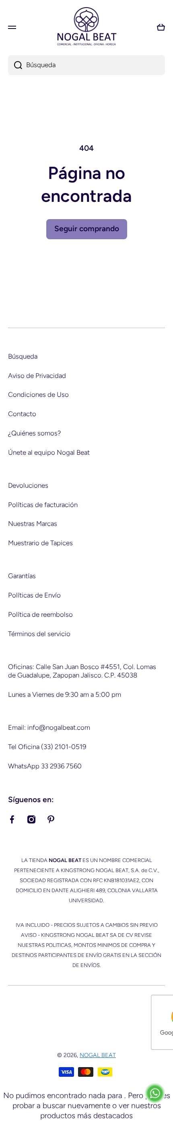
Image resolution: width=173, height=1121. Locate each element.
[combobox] (86, 65)
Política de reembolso (40, 614)
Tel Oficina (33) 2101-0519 (47, 747)
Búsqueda (22, 356)
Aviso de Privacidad (37, 376)
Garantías (22, 576)
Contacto (22, 414)
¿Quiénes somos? (34, 433)
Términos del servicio (39, 634)
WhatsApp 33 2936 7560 (45, 766)
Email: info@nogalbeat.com (49, 727)
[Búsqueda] (15, 65)
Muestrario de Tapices (40, 543)
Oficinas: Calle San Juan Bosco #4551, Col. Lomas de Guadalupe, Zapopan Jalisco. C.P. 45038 (82, 671)
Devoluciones (28, 485)
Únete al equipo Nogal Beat (49, 452)
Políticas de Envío (34, 595)
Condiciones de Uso (38, 394)
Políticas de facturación (43, 505)
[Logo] (86, 27)
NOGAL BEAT (98, 1055)
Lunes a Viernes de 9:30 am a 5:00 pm (64, 694)
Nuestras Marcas (32, 523)
